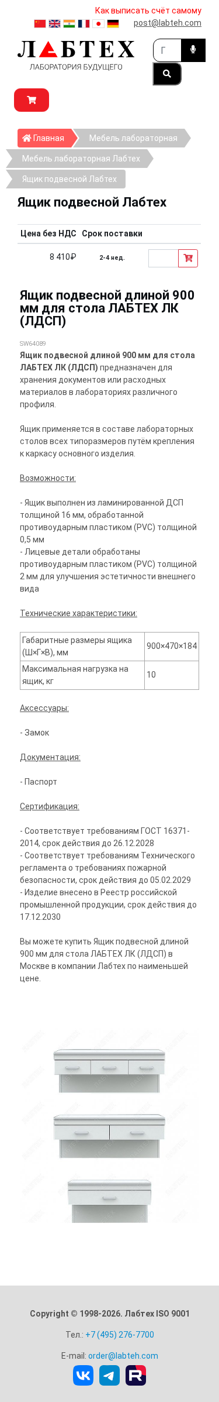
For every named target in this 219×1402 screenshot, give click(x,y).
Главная (51, 138)
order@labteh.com (123, 1355)
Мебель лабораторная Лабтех (81, 158)
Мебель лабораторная (133, 138)
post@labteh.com (167, 23)
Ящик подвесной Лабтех (69, 179)
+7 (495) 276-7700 (119, 1334)
